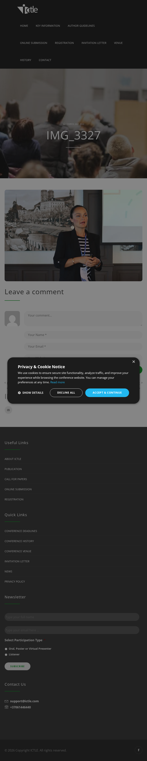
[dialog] (73, 380)
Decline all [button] (66, 392)
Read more (57, 382)
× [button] (133, 361)
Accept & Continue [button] (107, 392)
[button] (30, 393)
